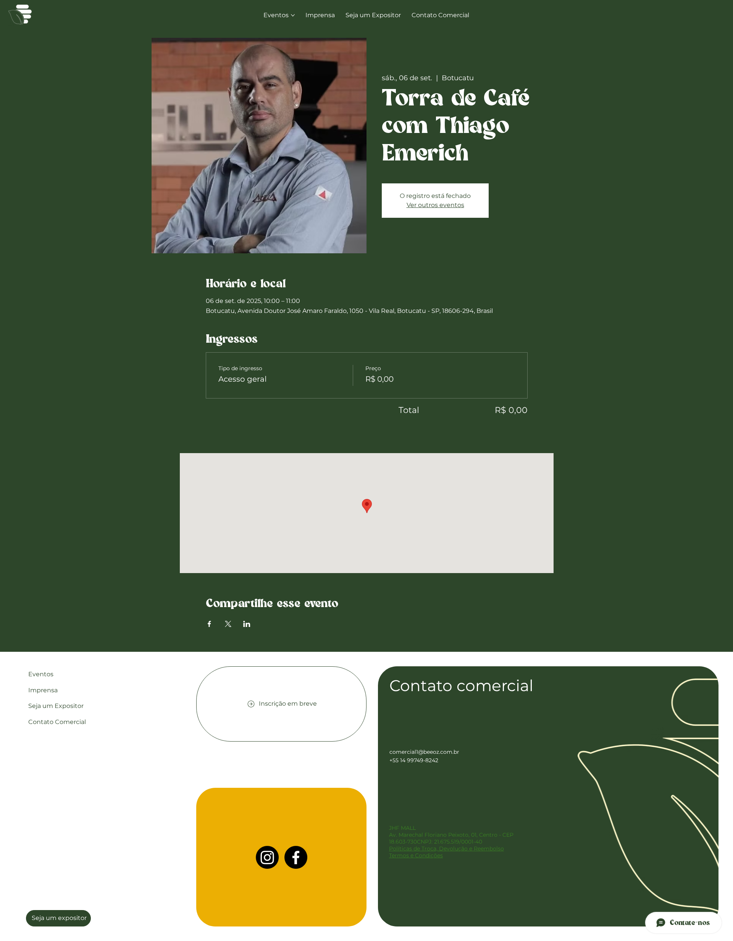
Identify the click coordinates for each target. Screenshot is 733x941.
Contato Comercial (57, 722)
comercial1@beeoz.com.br (424, 751)
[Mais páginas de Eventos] (293, 15)
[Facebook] (295, 857)
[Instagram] (267, 857)
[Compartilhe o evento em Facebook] (209, 624)
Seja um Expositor (56, 705)
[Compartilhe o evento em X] (228, 624)
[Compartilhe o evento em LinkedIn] (246, 624)
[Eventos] (175, 674)
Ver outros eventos (435, 205)
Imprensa (43, 690)
